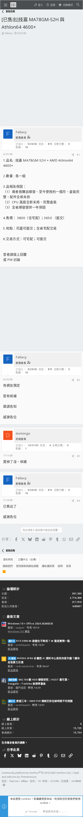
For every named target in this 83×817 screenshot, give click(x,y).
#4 (78, 500)
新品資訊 (13, 649)
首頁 (68, 566)
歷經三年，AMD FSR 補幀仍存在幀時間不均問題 (41, 701)
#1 (78, 154)
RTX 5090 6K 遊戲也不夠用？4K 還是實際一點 (39, 641)
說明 (60, 566)
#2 (78, 380)
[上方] (74, 566)
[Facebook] (3, 790)
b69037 (77, 606)
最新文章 (13, 616)
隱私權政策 (48, 566)
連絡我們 (8, 566)
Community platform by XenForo (36, 772)
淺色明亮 (8, 559)
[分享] (72, 155)
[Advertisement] (41, 78)
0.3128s (54, 781)
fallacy (8, 33)
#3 (78, 456)
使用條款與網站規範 (27, 566)
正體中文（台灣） (28, 559)
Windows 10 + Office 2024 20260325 (30, 623)
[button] (5, 4)
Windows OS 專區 (19, 631)
